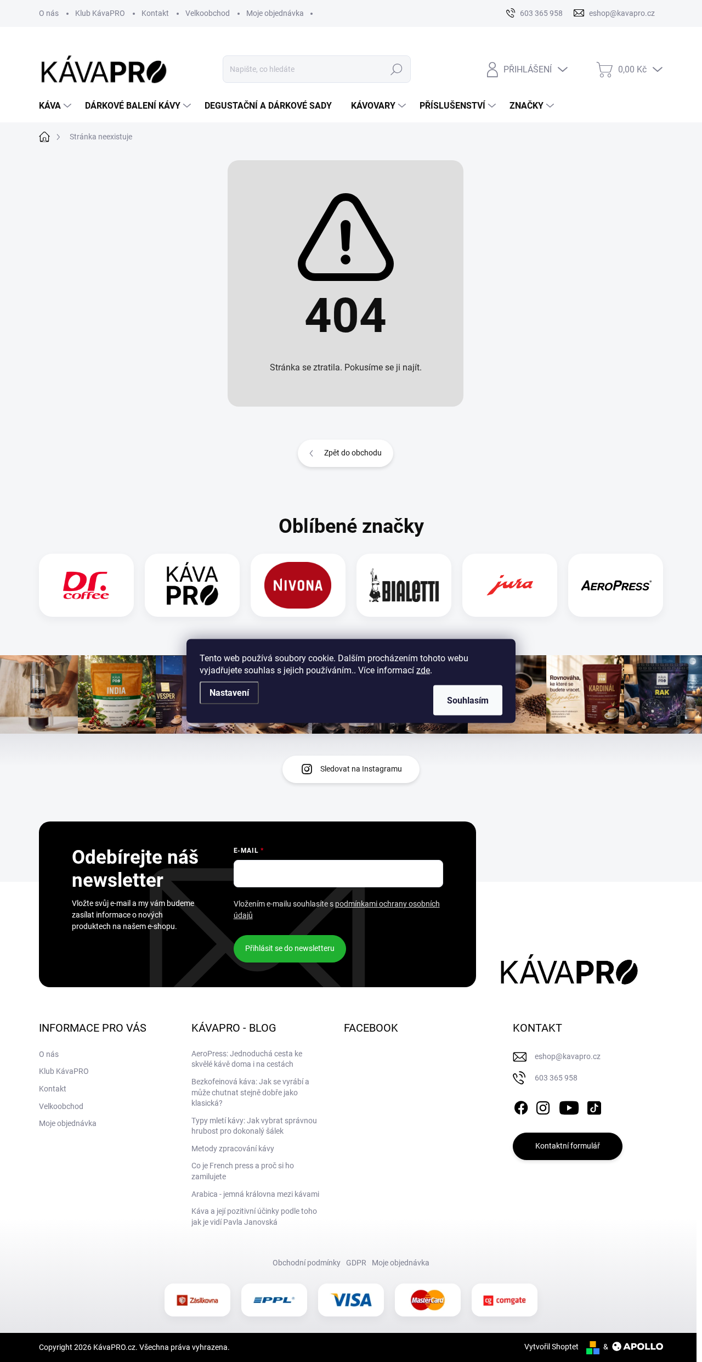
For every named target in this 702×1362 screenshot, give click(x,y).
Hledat (396, 69)
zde (423, 670)
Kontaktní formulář (567, 1145)
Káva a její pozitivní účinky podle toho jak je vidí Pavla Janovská (254, 1216)
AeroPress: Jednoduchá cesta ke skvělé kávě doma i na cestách (246, 1059)
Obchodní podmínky (307, 1262)
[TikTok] (594, 1106)
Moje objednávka (275, 13)
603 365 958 (556, 1077)
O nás (49, 13)
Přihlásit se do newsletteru (290, 948)
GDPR (356, 1262)
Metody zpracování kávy (232, 1148)
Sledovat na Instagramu (361, 768)
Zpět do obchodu (353, 452)
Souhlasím (468, 700)
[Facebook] (521, 1106)
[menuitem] (56, 105)
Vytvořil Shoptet (551, 1346)
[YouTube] (569, 1106)
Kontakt (155, 13)
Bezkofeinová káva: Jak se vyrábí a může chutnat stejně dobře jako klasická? (250, 1092)
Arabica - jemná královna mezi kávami (255, 1194)
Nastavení (229, 693)
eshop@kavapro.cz (568, 1056)
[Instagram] (543, 1106)
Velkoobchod (207, 13)
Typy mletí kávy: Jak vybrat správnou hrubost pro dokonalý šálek (254, 1126)
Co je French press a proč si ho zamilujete (242, 1171)
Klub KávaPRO (100, 13)
